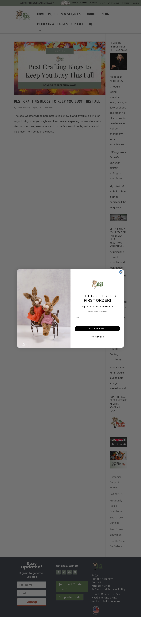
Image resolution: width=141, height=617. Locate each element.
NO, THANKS (97, 337)
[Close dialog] (121, 272)
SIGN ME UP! (97, 328)
